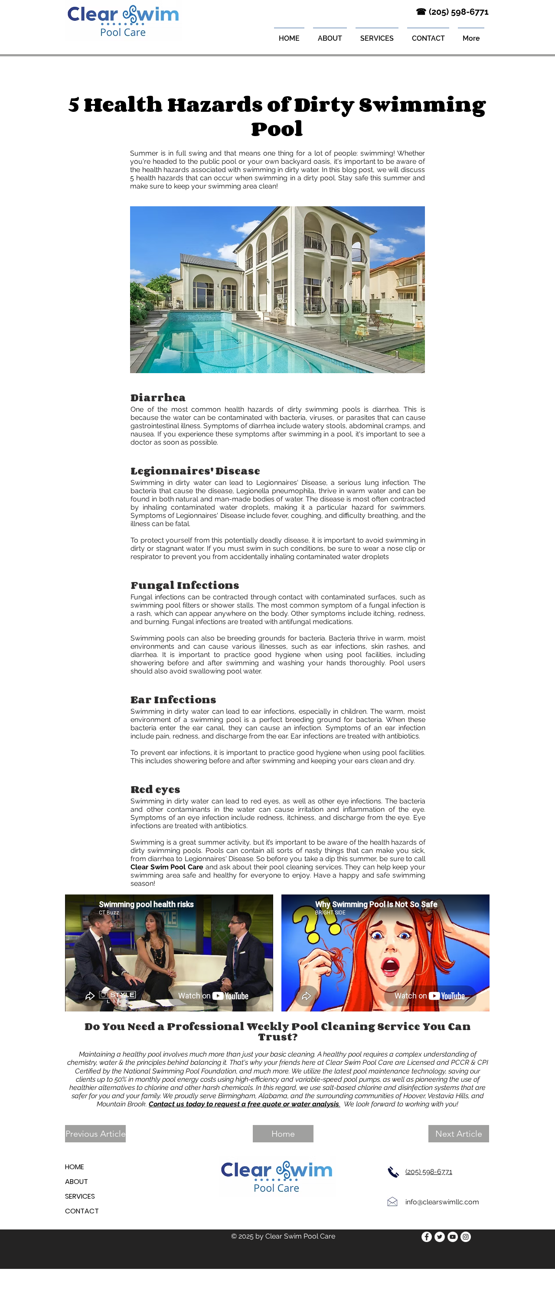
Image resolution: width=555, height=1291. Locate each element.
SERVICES (80, 1196)
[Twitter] (439, 1237)
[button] (377, 34)
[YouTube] (452, 1237)
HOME (74, 1167)
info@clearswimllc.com (442, 1202)
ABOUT (76, 1182)
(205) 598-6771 (428, 1171)
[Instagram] (465, 1237)
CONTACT (82, 1211)
